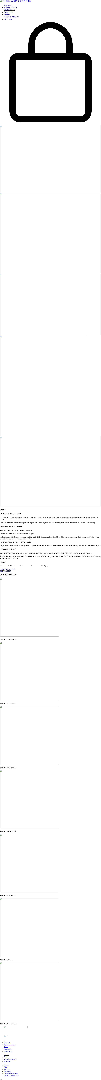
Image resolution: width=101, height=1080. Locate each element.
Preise (6, 1057)
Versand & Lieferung (10, 1059)
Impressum (7, 1071)
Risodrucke (7, 1049)
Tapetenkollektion (9, 1045)
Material (6, 1055)
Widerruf (7, 1069)
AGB (5, 1067)
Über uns (7, 1042)
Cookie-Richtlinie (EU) (11, 1075)
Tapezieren (7, 1061)
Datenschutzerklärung (11, 1073)
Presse (6, 1047)
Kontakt (6, 1065)
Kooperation (8, 1051)
